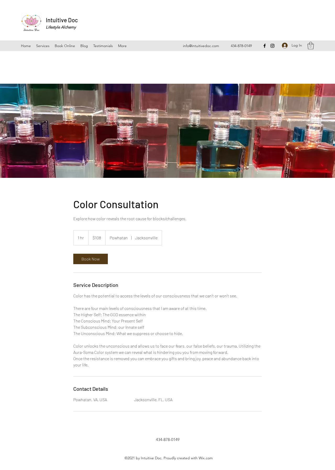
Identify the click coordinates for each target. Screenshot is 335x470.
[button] (311, 45)
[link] (90, 259)
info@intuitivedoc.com (201, 45)
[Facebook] (264, 45)
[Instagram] (272, 45)
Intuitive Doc (62, 19)
